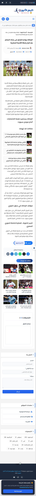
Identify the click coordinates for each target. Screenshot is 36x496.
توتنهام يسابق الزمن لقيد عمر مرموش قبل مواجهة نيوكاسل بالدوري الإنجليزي (10, 306)
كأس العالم (14, 441)
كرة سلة (15, 445)
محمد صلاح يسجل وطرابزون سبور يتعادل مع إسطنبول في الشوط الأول (16, 25)
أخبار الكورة (29, 437)
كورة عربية (11, 449)
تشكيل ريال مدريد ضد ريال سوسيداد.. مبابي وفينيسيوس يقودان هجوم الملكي (25, 306)
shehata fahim (25, 48)
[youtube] (2, 2)
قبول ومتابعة (18, 491)
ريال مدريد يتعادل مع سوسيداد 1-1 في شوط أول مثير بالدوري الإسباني (15, 135)
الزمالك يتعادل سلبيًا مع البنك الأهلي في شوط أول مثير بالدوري (16, 159)
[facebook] (6, 2)
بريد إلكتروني (29, 368)
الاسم (31, 360)
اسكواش (18, 437)
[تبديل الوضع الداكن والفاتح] (3, 19)
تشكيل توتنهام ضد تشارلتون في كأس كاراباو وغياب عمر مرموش (16, 151)
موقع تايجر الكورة (20, 236)
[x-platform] (10, 2)
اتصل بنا (28, 421)
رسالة (31, 376)
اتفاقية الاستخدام (25, 416)
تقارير (30, 441)
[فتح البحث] (7, 19)
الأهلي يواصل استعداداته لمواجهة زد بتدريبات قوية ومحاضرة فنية (15, 143)
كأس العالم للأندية (27, 445)
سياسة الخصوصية (24, 411)
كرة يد (20, 449)
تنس (23, 441)
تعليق (11, 52)
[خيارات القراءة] (34, 248)
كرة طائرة (29, 449)
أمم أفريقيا (8, 437)
